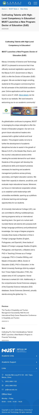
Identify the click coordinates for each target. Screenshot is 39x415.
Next (3, 328)
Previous (5, 306)
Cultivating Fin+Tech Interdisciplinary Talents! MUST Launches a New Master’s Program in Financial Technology (17, 334)
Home (4, 9)
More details (23, 95)
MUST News (13, 9)
